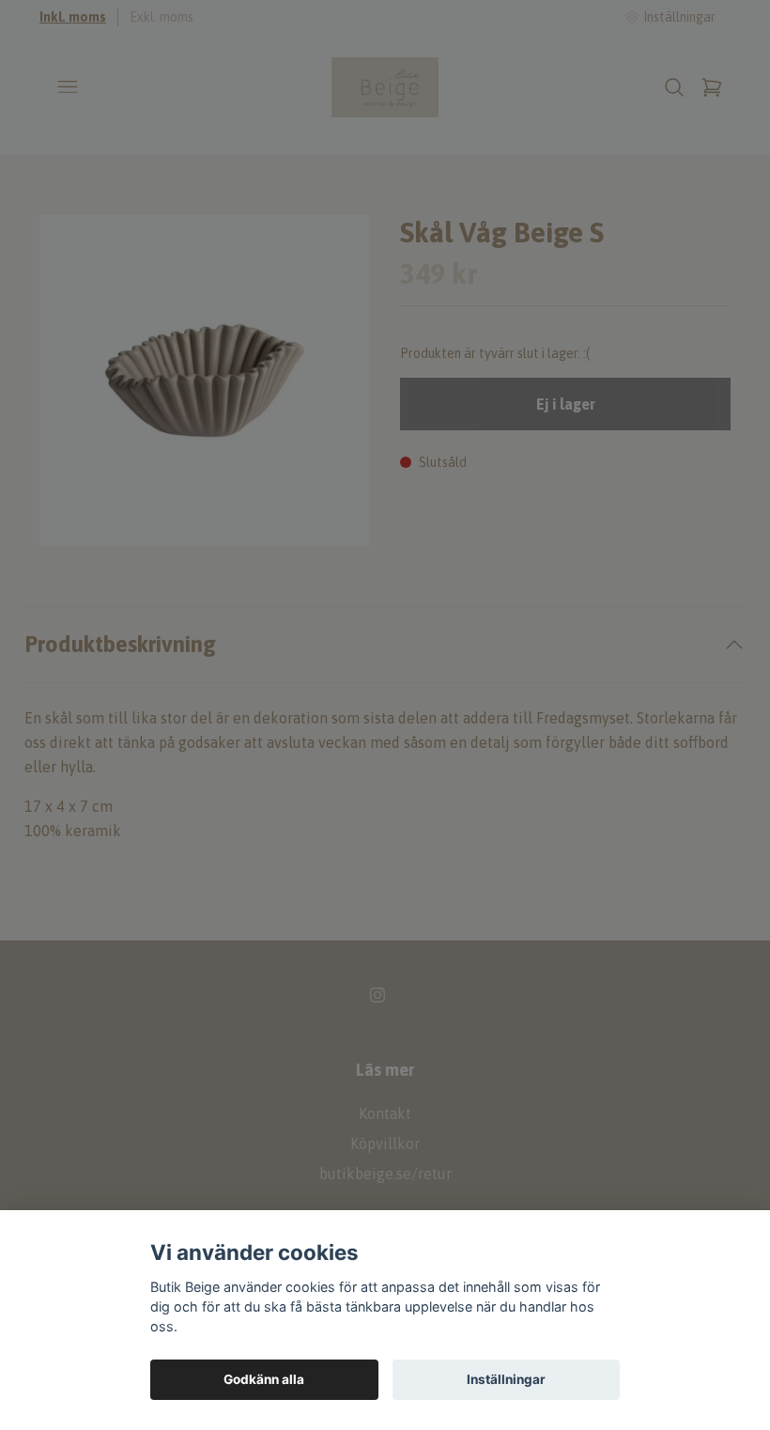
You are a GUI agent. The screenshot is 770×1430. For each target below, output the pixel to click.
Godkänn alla (263, 1379)
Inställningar (506, 1379)
